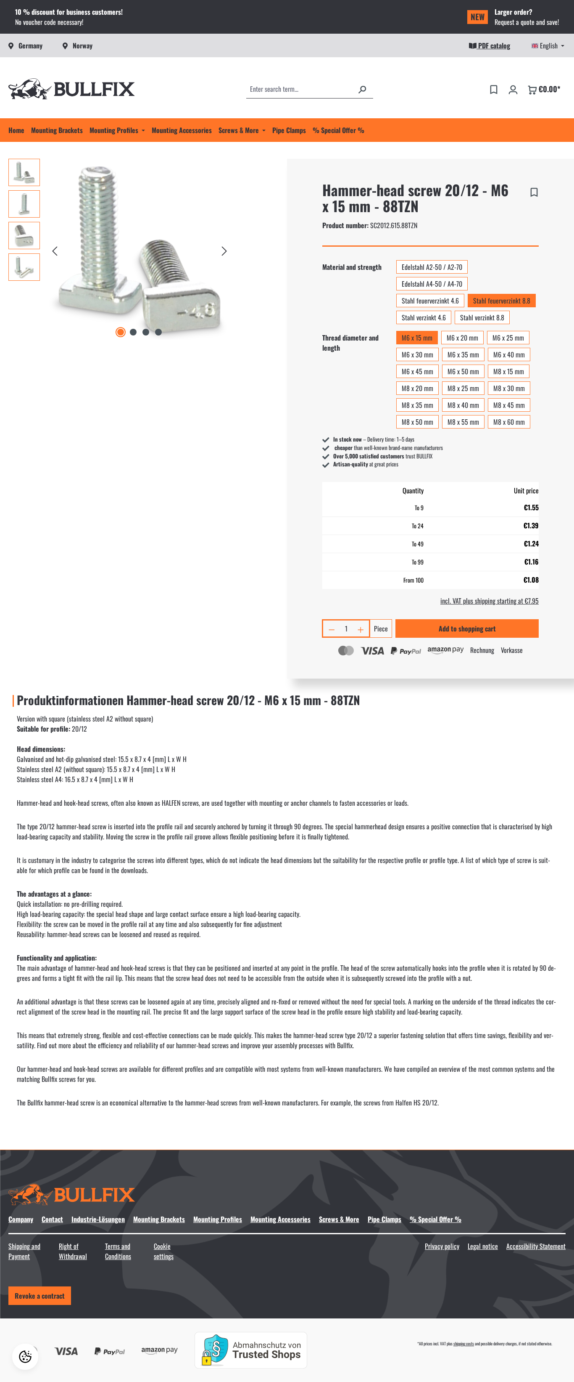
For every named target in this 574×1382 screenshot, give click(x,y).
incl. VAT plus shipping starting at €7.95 (489, 601)
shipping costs (463, 1343)
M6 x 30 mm (417, 354)
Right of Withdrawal (73, 1251)
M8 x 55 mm (463, 422)
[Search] (362, 89)
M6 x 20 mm (462, 338)
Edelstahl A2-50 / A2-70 (432, 267)
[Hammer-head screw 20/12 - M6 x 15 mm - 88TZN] (139, 249)
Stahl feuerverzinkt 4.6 (430, 301)
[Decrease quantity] (331, 628)
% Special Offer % (435, 1219)
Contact (52, 1219)
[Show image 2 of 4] (133, 332)
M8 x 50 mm (417, 422)
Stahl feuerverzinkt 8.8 (501, 301)
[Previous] (54, 249)
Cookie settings (164, 1251)
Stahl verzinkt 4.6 (424, 317)
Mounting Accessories (280, 1219)
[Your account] (513, 89)
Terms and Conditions (118, 1251)
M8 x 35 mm (417, 405)
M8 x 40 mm (463, 405)
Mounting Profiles (217, 1219)
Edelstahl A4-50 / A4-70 (432, 284)
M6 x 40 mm (509, 354)
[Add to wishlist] (534, 190)
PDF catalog (493, 45)
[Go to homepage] (71, 88)
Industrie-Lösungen (98, 1219)
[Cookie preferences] (25, 1356)
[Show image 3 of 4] (145, 332)
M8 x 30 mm (509, 388)
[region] (119, 249)
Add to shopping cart (467, 628)
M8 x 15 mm (508, 371)
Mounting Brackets (159, 1219)
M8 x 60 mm (509, 422)
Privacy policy (442, 1246)
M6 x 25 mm (508, 338)
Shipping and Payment (24, 1251)
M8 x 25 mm (463, 388)
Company (20, 1219)
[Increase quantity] (361, 628)
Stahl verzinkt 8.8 (482, 317)
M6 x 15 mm (417, 338)
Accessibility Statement (536, 1246)
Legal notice (483, 1246)
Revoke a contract (40, 1296)
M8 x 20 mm (417, 388)
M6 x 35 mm (463, 354)
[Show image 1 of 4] (120, 332)
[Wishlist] (493, 89)
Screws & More (339, 1219)
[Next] (224, 249)
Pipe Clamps (384, 1219)
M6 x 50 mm (463, 371)
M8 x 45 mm (509, 405)
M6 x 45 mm (417, 371)
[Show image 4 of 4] (158, 332)
